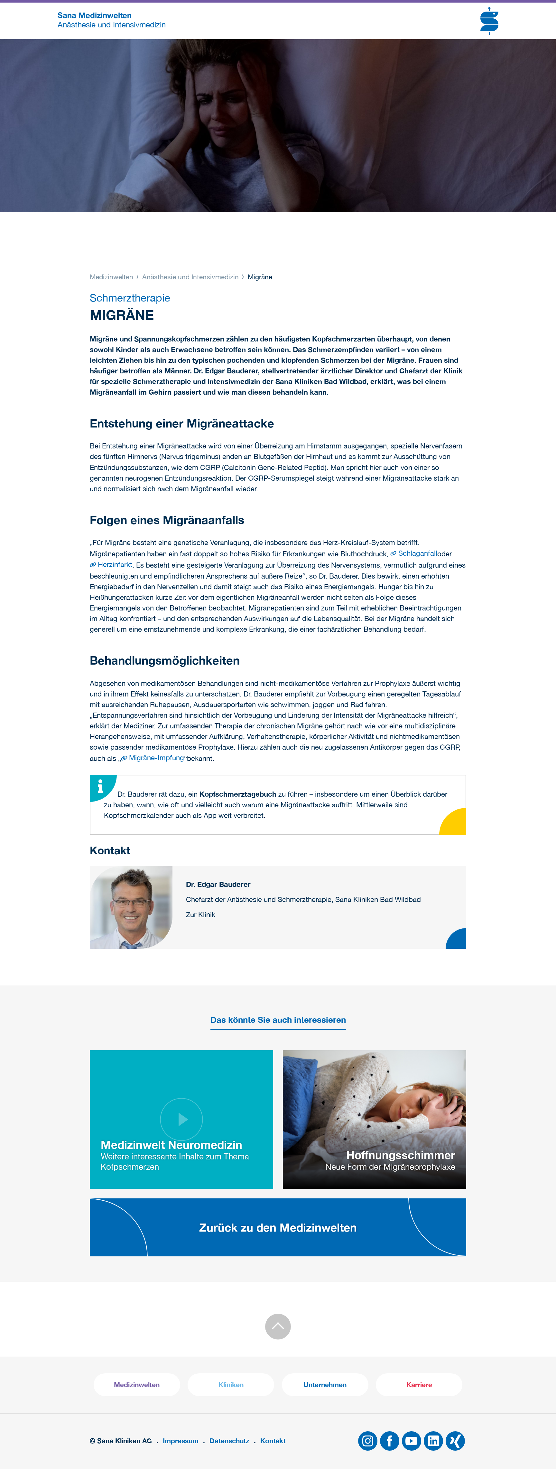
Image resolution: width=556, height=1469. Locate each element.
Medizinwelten (112, 277)
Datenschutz (229, 1441)
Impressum (181, 1441)
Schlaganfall (417, 553)
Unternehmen (325, 1385)
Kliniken (231, 1385)
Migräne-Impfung (156, 758)
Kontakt (272, 1441)
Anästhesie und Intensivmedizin (190, 277)
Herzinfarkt (115, 564)
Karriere (419, 1385)
